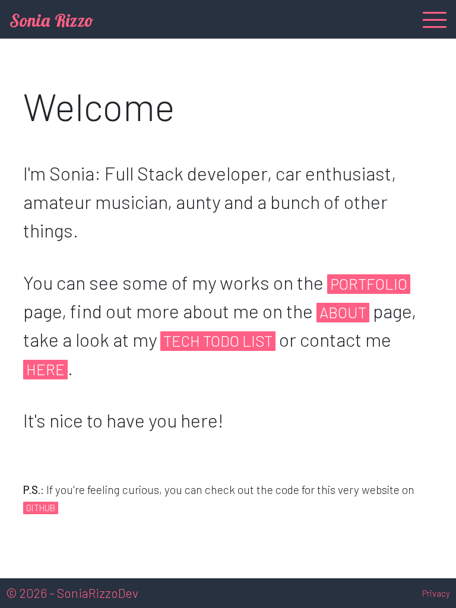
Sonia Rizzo (52, 20)
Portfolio (368, 283)
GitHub (40, 507)
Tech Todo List (218, 340)
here (45, 369)
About (342, 312)
